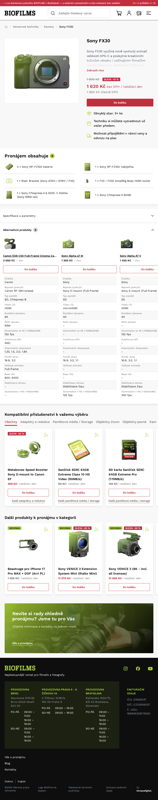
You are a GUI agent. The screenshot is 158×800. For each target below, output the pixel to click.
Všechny (11, 422)
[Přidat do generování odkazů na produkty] (46, 435)
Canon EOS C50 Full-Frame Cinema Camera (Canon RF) (30, 255)
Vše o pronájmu (22, 643)
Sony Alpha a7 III (72, 255)
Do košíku (120, 102)
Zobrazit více (95, 70)
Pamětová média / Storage (73, 422)
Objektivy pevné (134, 422)
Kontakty (10, 769)
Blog (7, 763)
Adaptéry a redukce (35, 422)
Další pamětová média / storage (79, 500)
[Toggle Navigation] (149, 13)
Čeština (9, 781)
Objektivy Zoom (107, 422)
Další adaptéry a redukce (28, 500)
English (22, 781)
